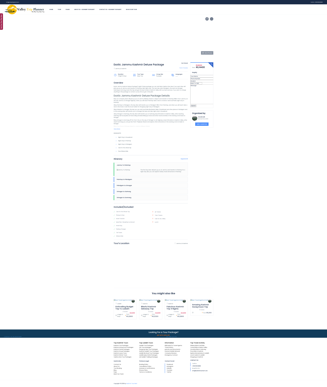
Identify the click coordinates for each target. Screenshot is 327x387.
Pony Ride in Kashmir (196, 351)
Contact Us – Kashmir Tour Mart (110, 9)
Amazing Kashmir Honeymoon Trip (200, 305)
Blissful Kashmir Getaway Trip (148, 307)
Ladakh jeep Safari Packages (148, 355)
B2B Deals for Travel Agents (173, 345)
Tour (59, 9)
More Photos (208, 53)
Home (51, 9)
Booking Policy (143, 364)
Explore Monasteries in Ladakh (199, 353)
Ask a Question (202, 124)
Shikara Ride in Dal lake (197, 345)
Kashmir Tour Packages (121, 345)
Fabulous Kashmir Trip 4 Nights (175, 307)
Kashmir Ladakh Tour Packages (149, 351)
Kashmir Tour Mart (131, 383)
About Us (116, 366)
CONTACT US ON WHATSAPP (13, 337)
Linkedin (169, 368)
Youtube (169, 370)
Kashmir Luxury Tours (120, 353)
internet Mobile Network (172, 351)
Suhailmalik (201, 117)
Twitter (169, 372)
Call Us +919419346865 (317, 2)
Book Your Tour (131, 9)
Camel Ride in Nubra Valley (198, 347)
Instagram (170, 366)
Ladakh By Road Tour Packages (149, 353)
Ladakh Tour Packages (146, 345)
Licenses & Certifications (147, 368)
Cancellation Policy (145, 366)
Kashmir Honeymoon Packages (123, 347)
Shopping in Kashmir (196, 357)
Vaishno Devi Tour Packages (122, 357)
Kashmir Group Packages (122, 351)
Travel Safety (169, 347)
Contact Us (117, 364)
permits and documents (172, 349)
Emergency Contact (171, 355)
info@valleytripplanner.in (12, 2)
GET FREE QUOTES (171, 337)
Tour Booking (118, 368)
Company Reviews (171, 353)
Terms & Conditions (145, 372)
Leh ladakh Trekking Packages (148, 357)
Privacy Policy (143, 370)
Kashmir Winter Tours (120, 355)
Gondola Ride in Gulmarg (198, 349)
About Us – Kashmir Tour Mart (84, 9)
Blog (115, 370)
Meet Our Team (119, 374)
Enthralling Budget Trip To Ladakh (124, 307)
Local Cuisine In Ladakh (197, 355)
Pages (68, 9)
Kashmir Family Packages (122, 349)
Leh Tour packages (145, 347)
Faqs (115, 372)
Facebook (170, 364)
